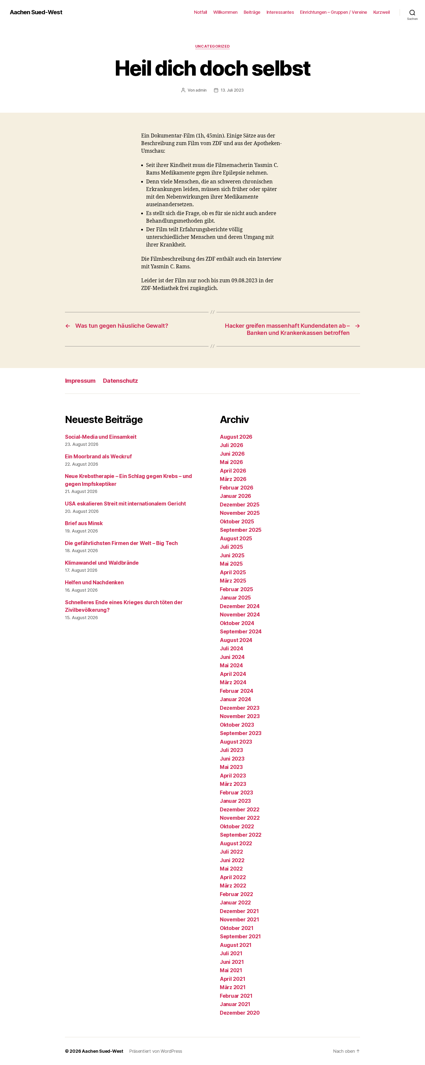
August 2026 (236, 437)
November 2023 (240, 716)
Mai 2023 (231, 767)
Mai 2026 (231, 462)
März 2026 (233, 479)
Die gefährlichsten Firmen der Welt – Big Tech (121, 543)
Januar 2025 (235, 598)
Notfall (200, 12)
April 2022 (233, 877)
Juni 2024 (232, 657)
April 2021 (232, 979)
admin (201, 90)
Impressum (80, 380)
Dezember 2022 (239, 809)
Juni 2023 (232, 759)
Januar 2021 (235, 1004)
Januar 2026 (235, 496)
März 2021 (233, 987)
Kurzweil (381, 12)
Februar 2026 (236, 488)
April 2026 (233, 471)
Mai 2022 (231, 869)
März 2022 (233, 886)
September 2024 (241, 631)
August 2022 (236, 843)
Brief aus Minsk (84, 523)
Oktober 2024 (237, 623)
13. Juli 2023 (232, 90)
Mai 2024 (231, 665)
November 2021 (239, 919)
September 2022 (240, 835)
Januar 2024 (235, 699)
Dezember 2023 (239, 708)
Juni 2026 (232, 454)
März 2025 (233, 581)
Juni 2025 (232, 555)
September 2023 (240, 733)
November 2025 (240, 513)
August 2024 (236, 640)
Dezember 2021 (239, 911)
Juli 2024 (231, 648)
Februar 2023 (236, 793)
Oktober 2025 (237, 522)
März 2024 (233, 682)
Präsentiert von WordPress (155, 1051)
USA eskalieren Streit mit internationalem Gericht (125, 504)
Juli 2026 (231, 445)
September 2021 (240, 936)
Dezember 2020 (240, 1013)
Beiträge (252, 12)
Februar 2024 (236, 691)
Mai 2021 (231, 970)
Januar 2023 (235, 801)
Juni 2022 (232, 860)
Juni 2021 (232, 962)
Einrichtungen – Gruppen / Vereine (333, 12)
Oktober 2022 (237, 826)
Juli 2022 (231, 852)
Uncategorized (212, 46)
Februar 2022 (236, 894)
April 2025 (233, 572)
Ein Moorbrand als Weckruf (98, 456)
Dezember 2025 (239, 505)
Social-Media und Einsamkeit (101, 437)
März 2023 (233, 784)
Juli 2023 (231, 750)
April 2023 (233, 776)
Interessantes (280, 12)
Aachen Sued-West (36, 12)
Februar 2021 (236, 996)
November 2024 (240, 615)
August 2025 (236, 538)
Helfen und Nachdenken (94, 582)
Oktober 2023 (237, 725)
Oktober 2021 (237, 928)
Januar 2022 (235, 903)
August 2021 (236, 945)
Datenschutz (120, 380)
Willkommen (225, 12)
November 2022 (240, 818)
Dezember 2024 (240, 606)
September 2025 (240, 530)
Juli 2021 (231, 953)
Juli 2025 (231, 547)
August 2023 (236, 742)
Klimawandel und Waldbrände (102, 563)
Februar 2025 (236, 589)
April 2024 (233, 674)
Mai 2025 (231, 564)
